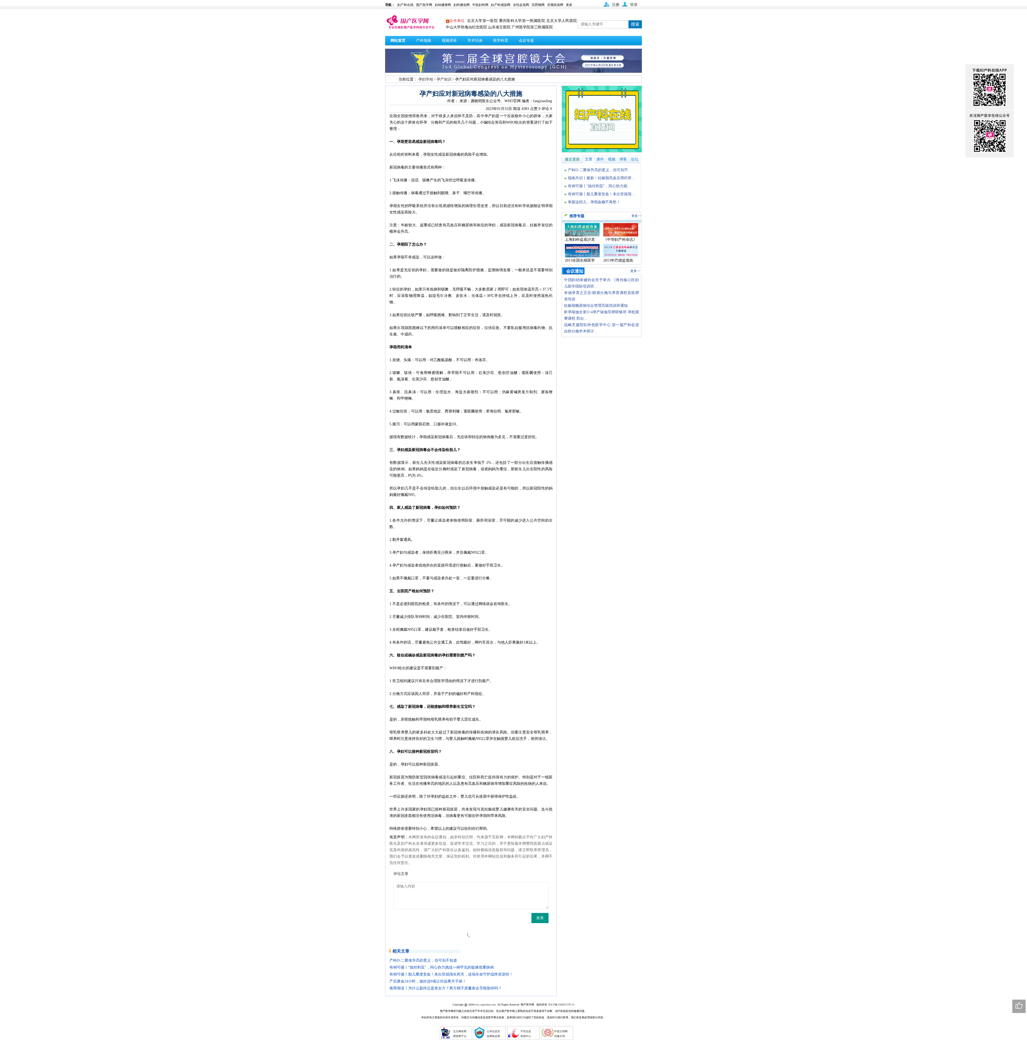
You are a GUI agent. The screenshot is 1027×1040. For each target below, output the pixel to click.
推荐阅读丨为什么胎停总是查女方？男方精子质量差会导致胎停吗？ (445, 988)
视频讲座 (449, 41)
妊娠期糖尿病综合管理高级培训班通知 (596, 306)
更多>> (636, 216)
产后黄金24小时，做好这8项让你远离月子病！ (427, 981)
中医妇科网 (480, 5)
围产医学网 (424, 5)
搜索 (635, 24)
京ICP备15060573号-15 (561, 1004)
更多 (569, 5)
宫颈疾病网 (555, 5)
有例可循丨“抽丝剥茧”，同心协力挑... (599, 186)
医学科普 (500, 41)
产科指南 (423, 41)
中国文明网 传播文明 (561, 1034)
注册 (615, 5)
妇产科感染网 (500, 5)
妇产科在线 (405, 5)
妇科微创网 (462, 5)
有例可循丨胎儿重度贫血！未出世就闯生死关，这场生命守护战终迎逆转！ (451, 974)
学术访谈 (474, 41)
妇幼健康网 (443, 5)
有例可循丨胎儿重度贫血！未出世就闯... (601, 194)
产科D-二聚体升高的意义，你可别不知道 (423, 960)
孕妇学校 (425, 79)
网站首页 (397, 41)
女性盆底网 (521, 5)
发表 (540, 918)
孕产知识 (443, 79)
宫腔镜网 (538, 5)
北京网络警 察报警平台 (459, 1034)
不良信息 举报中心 (525, 1034)
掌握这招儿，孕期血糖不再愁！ (594, 202)
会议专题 (526, 41)
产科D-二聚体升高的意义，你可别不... (599, 170)
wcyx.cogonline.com (485, 1004)
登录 (634, 5)
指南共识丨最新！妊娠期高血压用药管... (601, 178)
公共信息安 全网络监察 (493, 1034)
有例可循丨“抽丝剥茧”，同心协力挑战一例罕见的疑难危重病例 (441, 967)
